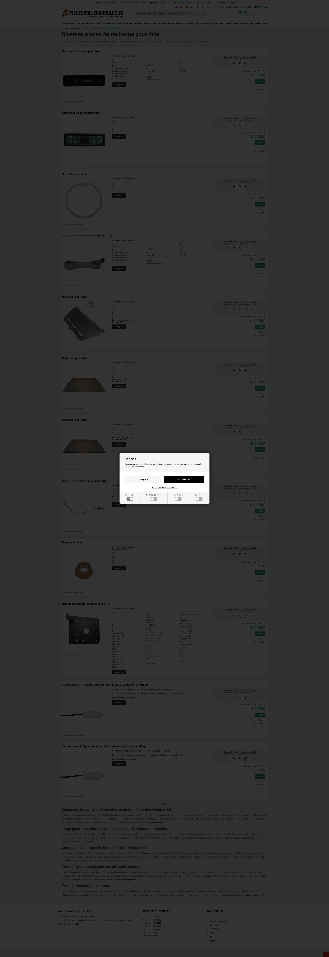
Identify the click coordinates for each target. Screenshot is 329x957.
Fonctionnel (178, 495)
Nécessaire (129, 495)
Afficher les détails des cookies (164, 488)
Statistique (199, 495)
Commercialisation (154, 495)
